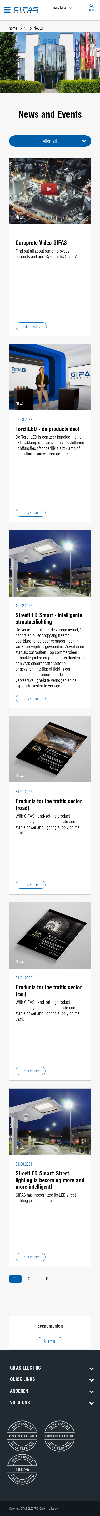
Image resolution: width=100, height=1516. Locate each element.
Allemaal (50, 141)
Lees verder (30, 512)
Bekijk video (31, 326)
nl (25, 28)
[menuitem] (67, 7)
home (13, 28)
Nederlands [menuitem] (59, 7)
